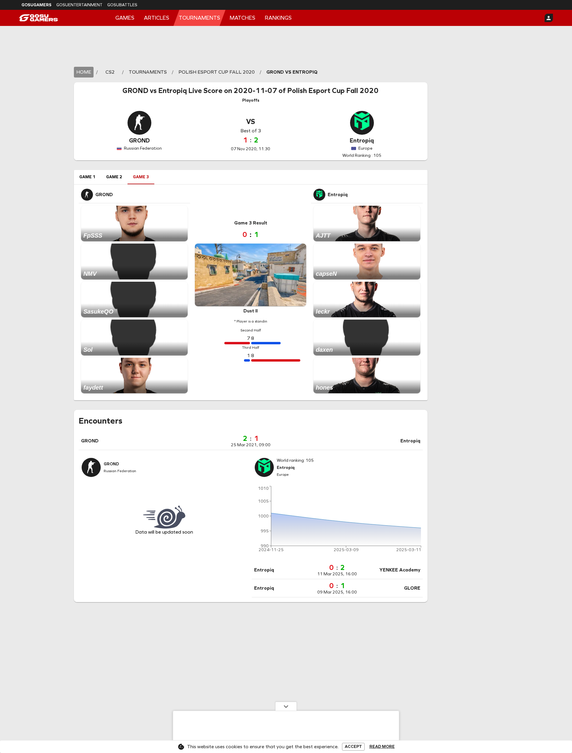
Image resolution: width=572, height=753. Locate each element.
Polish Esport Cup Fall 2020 (333, 90)
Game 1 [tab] (87, 176)
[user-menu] (549, 18)
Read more (382, 746)
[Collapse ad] (286, 706)
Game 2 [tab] (114, 176)
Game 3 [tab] (141, 176)
